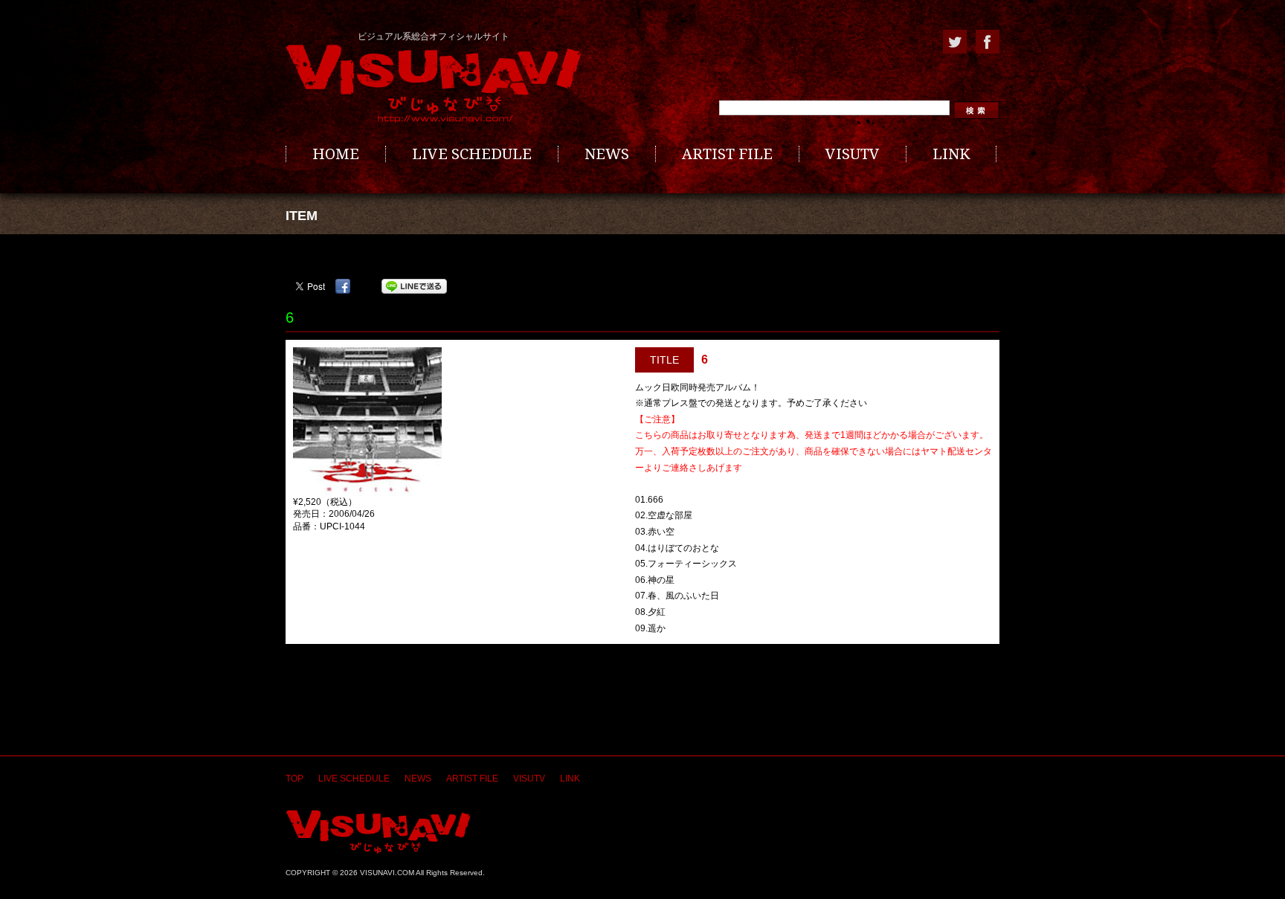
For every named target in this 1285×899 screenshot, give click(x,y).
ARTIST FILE (727, 154)
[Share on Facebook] (342, 286)
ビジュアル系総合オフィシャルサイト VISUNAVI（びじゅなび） (434, 84)
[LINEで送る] (414, 286)
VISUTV (852, 154)
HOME (335, 154)
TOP (294, 778)
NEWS (606, 154)
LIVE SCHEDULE (472, 154)
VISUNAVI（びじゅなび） (378, 832)
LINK (951, 154)
